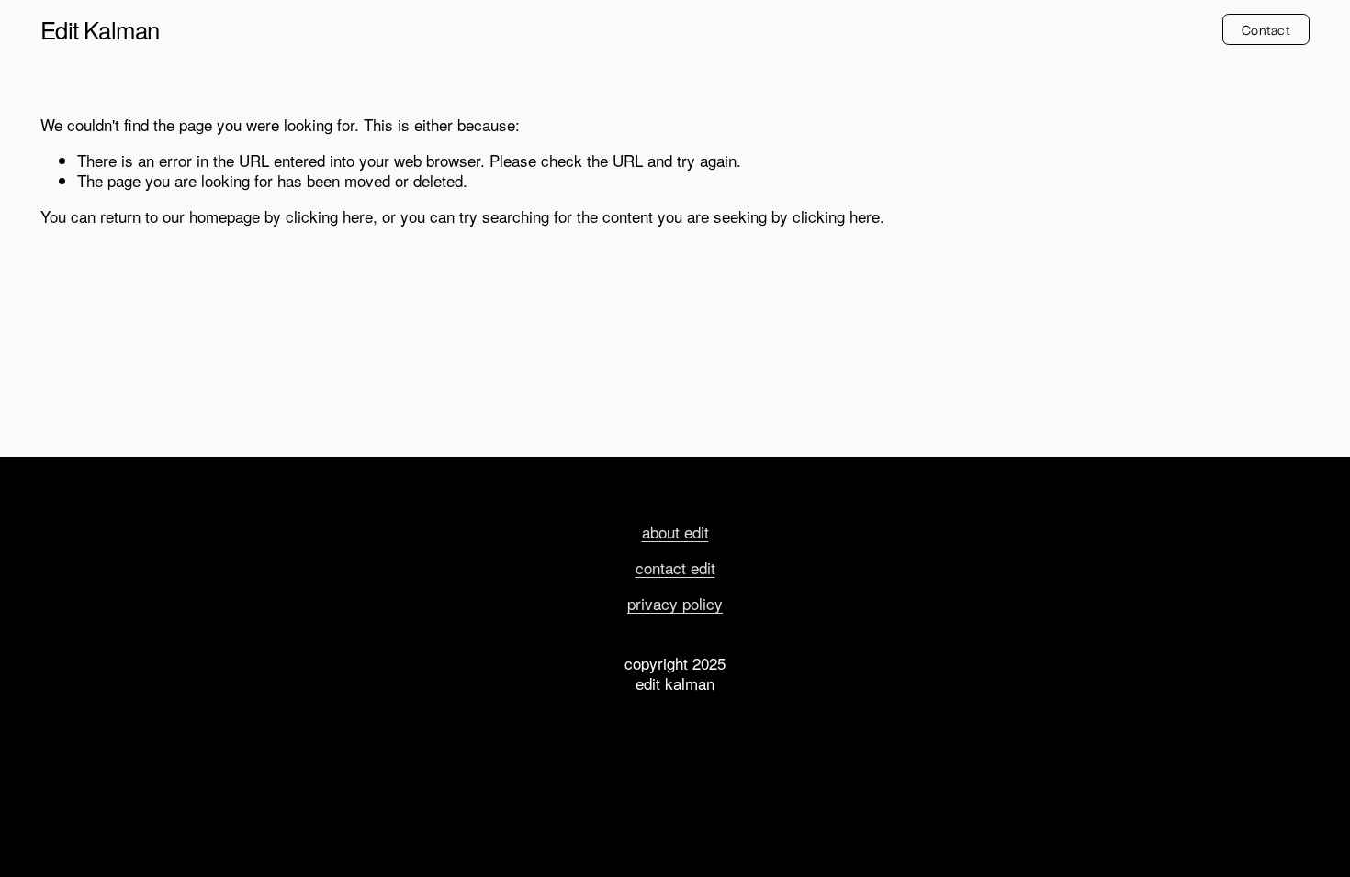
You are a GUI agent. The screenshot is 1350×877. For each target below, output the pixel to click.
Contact (1266, 29)
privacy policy (675, 604)
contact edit (675, 568)
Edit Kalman (99, 29)
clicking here (329, 216)
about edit (675, 532)
